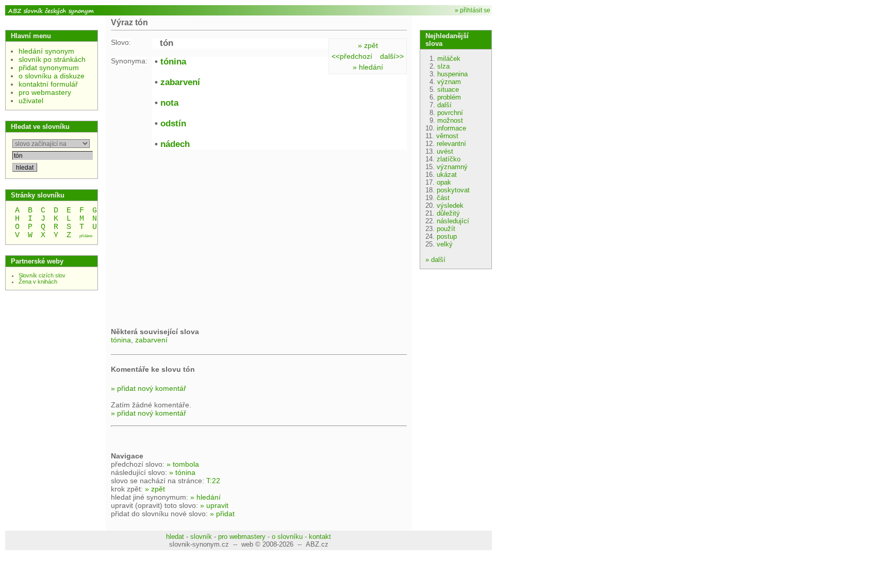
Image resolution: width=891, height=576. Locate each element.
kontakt (320, 536)
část (443, 198)
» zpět (368, 45)
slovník (201, 536)
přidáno (85, 236)
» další (435, 260)
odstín (173, 123)
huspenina (452, 74)
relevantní (451, 143)
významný (452, 167)
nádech (175, 144)
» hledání (368, 67)
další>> (392, 56)
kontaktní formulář (48, 84)
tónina (173, 62)
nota (169, 103)
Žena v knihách (38, 281)
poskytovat (453, 190)
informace (451, 128)
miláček (448, 58)
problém (449, 97)
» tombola (183, 464)
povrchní (450, 113)
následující (453, 221)
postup (447, 236)
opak (444, 182)
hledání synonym (46, 51)
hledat (175, 536)
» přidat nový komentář (148, 388)
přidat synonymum (49, 67)
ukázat (447, 174)
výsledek (450, 205)
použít (446, 229)
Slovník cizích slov (42, 275)
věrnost (447, 136)
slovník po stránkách (52, 59)
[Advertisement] (197, 237)
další (444, 105)
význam (449, 82)
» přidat (222, 513)
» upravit (214, 505)
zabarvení (180, 82)
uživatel (31, 100)
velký (445, 244)
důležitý (448, 213)
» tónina (182, 472)
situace (448, 89)
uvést (445, 151)
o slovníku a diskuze (52, 76)
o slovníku (287, 536)
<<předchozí (352, 56)
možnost (450, 120)
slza (443, 66)
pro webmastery (45, 92)
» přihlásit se (472, 10)
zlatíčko (448, 159)
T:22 (213, 480)
